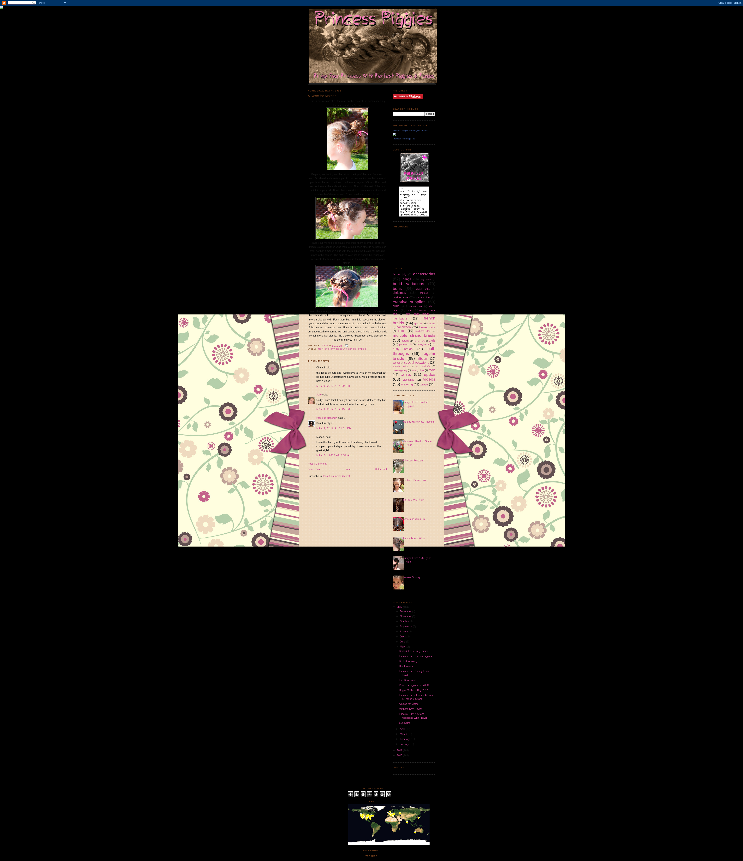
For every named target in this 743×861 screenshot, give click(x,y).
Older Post (381, 469)
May (403, 646)
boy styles (426, 279)
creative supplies (409, 302)
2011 (400, 750)
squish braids (400, 366)
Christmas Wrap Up (414, 519)
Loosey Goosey (411, 577)
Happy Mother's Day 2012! (414, 690)
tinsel (414, 370)
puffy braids (403, 349)
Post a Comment (317, 463)
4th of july (399, 274)
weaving (407, 384)
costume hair (423, 297)
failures (422, 310)
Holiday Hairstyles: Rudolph (418, 421)
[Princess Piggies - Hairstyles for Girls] (394, 134)
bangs (407, 279)
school (396, 362)
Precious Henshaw (326, 417)
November (406, 616)
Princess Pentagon (413, 460)
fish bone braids (417, 313)
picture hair (405, 344)
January (405, 744)
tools (432, 370)
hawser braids (427, 327)
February (405, 739)
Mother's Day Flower (410, 708)
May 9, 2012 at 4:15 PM (333, 409)
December (406, 611)
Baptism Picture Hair (414, 480)
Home (348, 469)
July (402, 636)
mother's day (326, 349)
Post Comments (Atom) (336, 476)
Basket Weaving (408, 661)
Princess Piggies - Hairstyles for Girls (410, 130)
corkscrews (400, 297)
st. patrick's (423, 366)
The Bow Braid (407, 680)
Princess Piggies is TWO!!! (414, 685)
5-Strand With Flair (413, 499)
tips (422, 370)
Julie (319, 394)
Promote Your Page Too (404, 139)
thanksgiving (400, 370)
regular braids (346, 349)
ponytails (423, 344)
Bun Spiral (405, 722)
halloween (403, 327)
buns (397, 288)
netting (405, 340)
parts (432, 340)
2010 (400, 755)
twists (406, 374)
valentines (408, 379)
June (403, 641)
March (404, 734)
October (405, 621)
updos (362, 349)
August (404, 631)
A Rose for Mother (409, 703)
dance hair (415, 306)
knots (401, 330)
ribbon (422, 358)
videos (429, 379)
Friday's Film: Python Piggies (415, 656)
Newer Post (314, 469)
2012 (400, 607)
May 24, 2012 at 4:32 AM (334, 455)
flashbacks (400, 318)
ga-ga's (418, 323)
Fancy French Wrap (414, 538)
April (403, 729)
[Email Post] (346, 345)
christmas (399, 292)
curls (396, 306)
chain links (423, 289)
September (406, 626)
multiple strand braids (414, 335)
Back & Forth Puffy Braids (414, 651)
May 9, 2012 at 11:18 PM (334, 428)
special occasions (416, 362)
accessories (424, 274)
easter (410, 310)
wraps (424, 384)
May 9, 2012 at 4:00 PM (333, 385)
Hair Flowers (406, 666)
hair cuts (431, 324)
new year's (420, 341)
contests (424, 293)
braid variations (408, 283)
